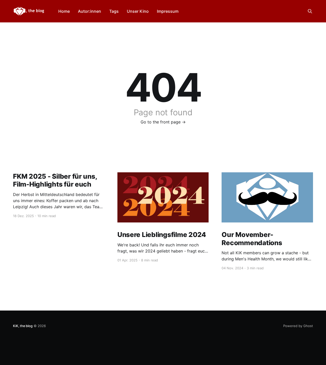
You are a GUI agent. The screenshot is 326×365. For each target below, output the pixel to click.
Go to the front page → (163, 121)
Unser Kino (138, 11)
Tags (114, 11)
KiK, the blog (22, 326)
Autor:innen (89, 11)
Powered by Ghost (298, 326)
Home (64, 11)
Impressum (168, 11)
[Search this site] (310, 11)
